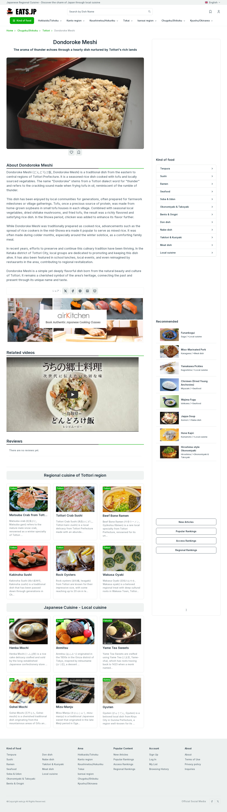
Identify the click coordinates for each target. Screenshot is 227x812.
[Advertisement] (186, 288)
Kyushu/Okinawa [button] (200, 20)
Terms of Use (192, 759)
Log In (152, 759)
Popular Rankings (186, 531)
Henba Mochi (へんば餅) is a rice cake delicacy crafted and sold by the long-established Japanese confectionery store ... (28, 659)
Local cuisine (50, 773)
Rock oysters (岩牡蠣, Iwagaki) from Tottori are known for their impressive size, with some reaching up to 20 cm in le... (74, 586)
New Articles (186, 522)
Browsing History (159, 769)
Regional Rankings (186, 550)
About (188, 754)
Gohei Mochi (18, 707)
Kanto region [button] (74, 20)
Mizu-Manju (64, 707)
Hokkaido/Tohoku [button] (48, 20)
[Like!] (71, 152)
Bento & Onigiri (15, 783)
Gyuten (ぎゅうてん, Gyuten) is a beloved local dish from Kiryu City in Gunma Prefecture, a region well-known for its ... (121, 718)
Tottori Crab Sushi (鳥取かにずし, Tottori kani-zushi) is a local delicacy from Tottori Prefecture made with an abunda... (74, 526)
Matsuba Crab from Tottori (28, 515)
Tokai (81, 769)
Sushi (9, 759)
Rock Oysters (66, 574)
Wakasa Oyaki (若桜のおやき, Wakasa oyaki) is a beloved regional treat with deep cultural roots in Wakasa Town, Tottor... (121, 586)
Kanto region (85, 759)
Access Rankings (186, 540)
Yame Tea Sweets (116, 648)
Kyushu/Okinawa (87, 783)
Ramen (10, 764)
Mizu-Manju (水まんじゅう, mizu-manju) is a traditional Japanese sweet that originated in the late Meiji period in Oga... (75, 718)
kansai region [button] (146, 20)
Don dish (47, 754)
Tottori (46, 30)
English (213, 2)
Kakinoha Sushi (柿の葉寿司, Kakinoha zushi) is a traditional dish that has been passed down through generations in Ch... (27, 587)
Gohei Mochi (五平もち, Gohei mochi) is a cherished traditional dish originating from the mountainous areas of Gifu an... (28, 718)
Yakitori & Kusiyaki (53, 764)
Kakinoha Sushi (20, 574)
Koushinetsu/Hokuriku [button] (102, 20)
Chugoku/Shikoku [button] (172, 20)
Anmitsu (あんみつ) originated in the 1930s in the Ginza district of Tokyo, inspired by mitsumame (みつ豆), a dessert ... (75, 659)
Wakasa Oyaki (113, 574)
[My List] (78, 152)
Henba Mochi (19, 648)
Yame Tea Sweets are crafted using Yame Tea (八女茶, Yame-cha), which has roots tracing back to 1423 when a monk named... (121, 660)
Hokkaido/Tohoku (88, 754)
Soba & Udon (14, 773)
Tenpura (11, 754)
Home (10, 30)
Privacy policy (193, 764)
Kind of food (24, 20)
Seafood (11, 769)
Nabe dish (48, 759)
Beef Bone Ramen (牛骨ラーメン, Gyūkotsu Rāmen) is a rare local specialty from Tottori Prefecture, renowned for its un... (121, 528)
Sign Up (153, 754)
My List (153, 764)
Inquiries (190, 769)
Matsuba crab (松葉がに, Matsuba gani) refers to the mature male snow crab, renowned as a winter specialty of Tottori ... (27, 528)
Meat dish (48, 769)
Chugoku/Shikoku (28, 30)
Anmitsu (62, 648)
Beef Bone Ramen (116, 515)
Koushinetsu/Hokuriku (90, 764)
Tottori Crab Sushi (69, 515)
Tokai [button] (126, 20)
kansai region (86, 773)
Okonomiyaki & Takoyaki (20, 778)
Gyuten (108, 707)
